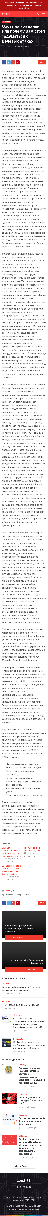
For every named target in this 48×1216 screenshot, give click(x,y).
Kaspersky (11, 895)
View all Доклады (22, 1166)
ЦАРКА (10, 1206)
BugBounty (18, 1039)
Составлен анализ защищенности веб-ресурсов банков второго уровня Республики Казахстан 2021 (28, 1023)
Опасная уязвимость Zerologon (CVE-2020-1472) (30, 1100)
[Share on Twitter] (9, 62)
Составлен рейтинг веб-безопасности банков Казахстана (32, 1121)
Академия (35, 1206)
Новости (6, 984)
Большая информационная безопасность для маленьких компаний (23, 988)
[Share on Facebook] (4, 62)
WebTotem (21, 1206)
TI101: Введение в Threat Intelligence (20, 1005)
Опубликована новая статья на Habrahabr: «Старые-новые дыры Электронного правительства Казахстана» (30, 1146)
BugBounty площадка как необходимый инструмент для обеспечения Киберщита (29, 1045)
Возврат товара (18, 1209)
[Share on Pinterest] (18, 62)
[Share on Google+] (13, 62)
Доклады (7, 21)
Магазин (34, 1209)
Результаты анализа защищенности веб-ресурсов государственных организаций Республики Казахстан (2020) (32, 1075)
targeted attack (24, 895)
